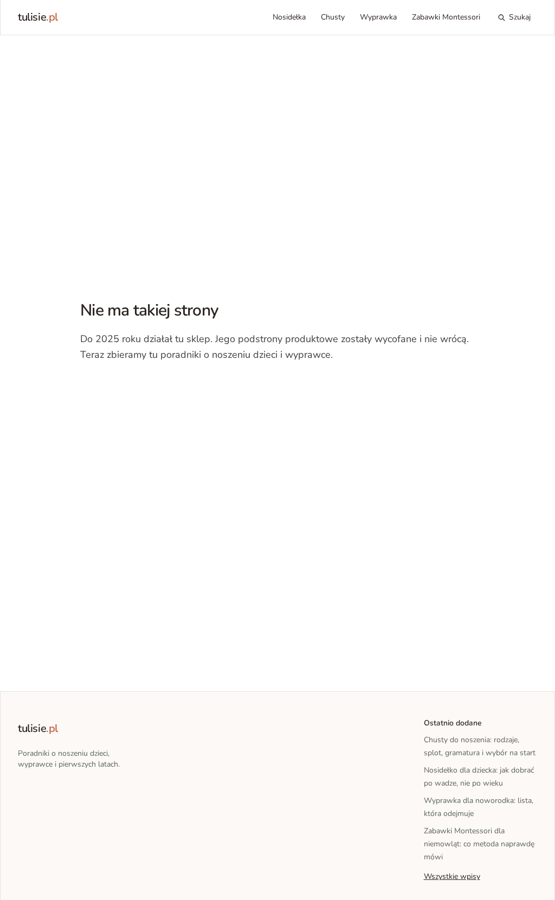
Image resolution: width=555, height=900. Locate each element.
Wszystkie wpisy (452, 876)
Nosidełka (289, 17)
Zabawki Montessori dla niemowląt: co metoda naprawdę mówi (479, 844)
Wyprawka (378, 17)
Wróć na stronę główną (136, 388)
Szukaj (520, 17)
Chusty (333, 17)
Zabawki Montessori (446, 17)
